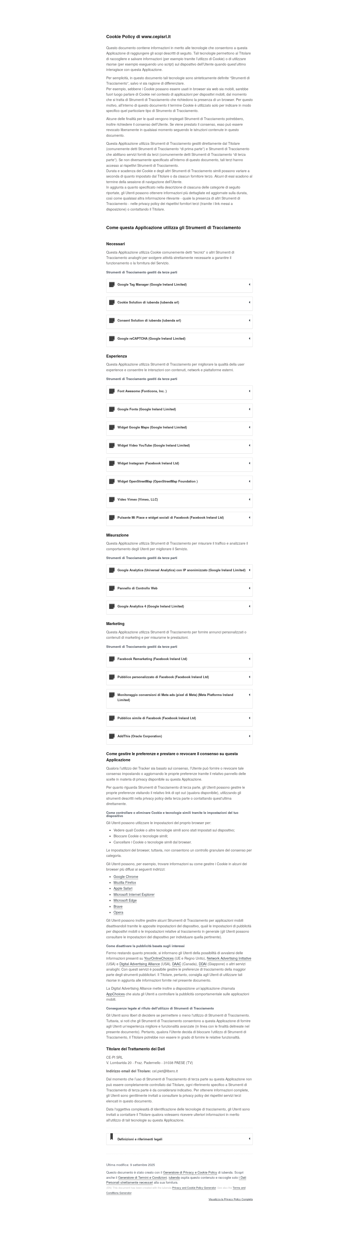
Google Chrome (126, 876)
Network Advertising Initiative (229, 958)
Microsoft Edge (125, 900)
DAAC (176, 963)
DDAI (203, 963)
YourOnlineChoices (159, 958)
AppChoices (115, 993)
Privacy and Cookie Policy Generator (194, 1187)
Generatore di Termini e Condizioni (142, 1177)
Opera (118, 912)
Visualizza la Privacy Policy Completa (231, 1199)
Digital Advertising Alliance (139, 963)
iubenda (174, 1177)
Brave (118, 906)
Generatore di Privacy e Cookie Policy (190, 1172)
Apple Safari (123, 888)
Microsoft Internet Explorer (134, 894)
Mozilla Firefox (125, 882)
